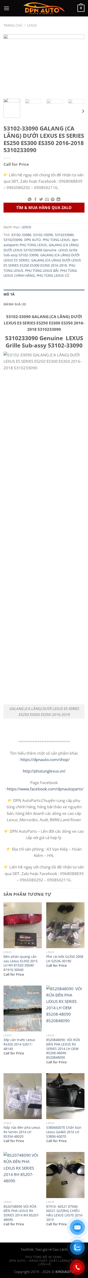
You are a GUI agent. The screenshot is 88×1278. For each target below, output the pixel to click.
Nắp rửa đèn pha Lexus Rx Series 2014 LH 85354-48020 (22, 1131)
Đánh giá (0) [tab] (15, 304)
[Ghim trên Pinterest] (52, 199)
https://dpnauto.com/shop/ (44, 759)
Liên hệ (44, 1264)
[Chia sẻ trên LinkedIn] (58, 199)
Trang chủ (13, 25)
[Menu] (7, 8)
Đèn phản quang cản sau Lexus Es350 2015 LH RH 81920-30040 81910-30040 (21, 963)
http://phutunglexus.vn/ (44, 771)
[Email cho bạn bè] (47, 199)
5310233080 (64, 235)
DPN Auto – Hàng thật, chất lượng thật (44, 1260)
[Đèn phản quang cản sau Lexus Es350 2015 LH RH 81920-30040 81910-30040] (23, 925)
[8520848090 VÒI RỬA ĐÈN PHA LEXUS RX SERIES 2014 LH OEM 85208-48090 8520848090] (65, 1008)
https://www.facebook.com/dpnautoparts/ (45, 789)
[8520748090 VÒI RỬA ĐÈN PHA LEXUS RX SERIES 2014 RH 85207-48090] (23, 1175)
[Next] (77, 65)
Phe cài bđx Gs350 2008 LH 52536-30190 (64, 959)
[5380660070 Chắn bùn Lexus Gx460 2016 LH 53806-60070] (65, 1096)
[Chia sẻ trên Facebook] (35, 199)
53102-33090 (43, 235)
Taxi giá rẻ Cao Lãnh (51, 1249)
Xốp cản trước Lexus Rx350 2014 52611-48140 (19, 1044)
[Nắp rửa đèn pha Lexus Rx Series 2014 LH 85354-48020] (23, 1096)
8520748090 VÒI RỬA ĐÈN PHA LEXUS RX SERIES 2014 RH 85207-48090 (21, 1213)
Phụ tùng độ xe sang (43, 1257)
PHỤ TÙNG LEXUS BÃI (41, 270)
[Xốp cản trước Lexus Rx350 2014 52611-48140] (23, 1008)
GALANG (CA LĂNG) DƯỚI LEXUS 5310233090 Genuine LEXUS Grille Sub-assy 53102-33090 (41, 250)
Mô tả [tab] (9, 294)
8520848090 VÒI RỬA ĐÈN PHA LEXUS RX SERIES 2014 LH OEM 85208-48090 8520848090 (63, 1049)
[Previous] (11, 65)
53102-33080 (21, 235)
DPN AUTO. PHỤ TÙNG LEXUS (47, 240)
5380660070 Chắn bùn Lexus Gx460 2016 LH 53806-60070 (63, 1131)
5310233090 (13, 240)
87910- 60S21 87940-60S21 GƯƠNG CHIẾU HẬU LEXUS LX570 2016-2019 (64, 1213)
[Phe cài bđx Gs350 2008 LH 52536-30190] (65, 925)
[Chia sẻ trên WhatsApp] (29, 199)
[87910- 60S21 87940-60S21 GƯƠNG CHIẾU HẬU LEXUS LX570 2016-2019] (65, 1175)
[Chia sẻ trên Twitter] (41, 199)
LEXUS (32, 25)
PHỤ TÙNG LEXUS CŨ (53, 275)
